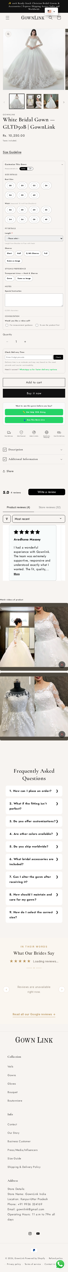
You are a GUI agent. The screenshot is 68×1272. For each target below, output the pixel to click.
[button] (7, 18)
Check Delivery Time (14, 352)
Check (58, 357)
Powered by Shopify (35, 1258)
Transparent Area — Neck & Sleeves (21, 273)
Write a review (47, 492)
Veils (10, 1066)
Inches (23, 169)
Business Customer (19, 1141)
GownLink (20, 1258)
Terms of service (33, 1264)
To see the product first (49, 325)
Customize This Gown (15, 164)
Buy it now (34, 393)
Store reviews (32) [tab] (50, 507)
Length (9, 233)
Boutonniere (15, 1100)
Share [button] (10, 471)
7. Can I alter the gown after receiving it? (30, 879)
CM (30, 169)
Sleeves (8, 248)
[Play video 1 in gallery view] (33, 101)
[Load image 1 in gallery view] (16, 101)
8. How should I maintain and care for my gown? (30, 897)
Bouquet (12, 1092)
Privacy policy (14, 1264)
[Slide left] (4, 102)
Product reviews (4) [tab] (18, 507)
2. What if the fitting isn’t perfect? (28, 806)
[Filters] (7, 519)
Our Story (13, 1133)
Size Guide (14, 1158)
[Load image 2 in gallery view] (51, 101)
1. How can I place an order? (30, 791)
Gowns (12, 1075)
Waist (20, 203)
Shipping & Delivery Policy (24, 1167)
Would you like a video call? (17, 320)
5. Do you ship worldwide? (28, 846)
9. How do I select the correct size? (31, 914)
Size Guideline (12, 152)
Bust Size (9, 179)
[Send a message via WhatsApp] (60, 1264)
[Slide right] (64, 102)
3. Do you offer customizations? (32, 821)
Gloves (12, 1084)
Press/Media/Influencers (23, 1150)
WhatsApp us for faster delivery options (38, 369)
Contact (12, 1124)
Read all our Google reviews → (34, 1014)
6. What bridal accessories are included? (31, 861)
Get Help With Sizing (34, 411)
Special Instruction (13, 291)
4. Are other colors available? (31, 834)
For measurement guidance (21, 325)
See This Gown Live (34, 419)
